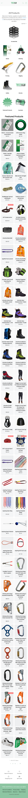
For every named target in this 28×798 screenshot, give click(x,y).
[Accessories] (14, 32)
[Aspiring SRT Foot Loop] (21, 543)
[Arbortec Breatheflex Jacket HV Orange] (21, 251)
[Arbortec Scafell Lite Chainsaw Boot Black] (21, 334)
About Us (15, 791)
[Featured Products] (7, 102)
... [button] (17, 763)
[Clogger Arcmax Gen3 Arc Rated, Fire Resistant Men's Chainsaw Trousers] (21, 398)
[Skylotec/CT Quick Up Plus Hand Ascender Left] (21, 675)
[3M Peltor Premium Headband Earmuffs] (21, 209)
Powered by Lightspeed (14, 794)
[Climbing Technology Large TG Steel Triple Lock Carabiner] (21, 608)
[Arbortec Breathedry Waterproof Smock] (21, 230)
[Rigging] (21, 68)
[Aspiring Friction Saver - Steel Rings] (21, 482)
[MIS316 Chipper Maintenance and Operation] (21, 146)
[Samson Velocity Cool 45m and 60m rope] (7, 168)
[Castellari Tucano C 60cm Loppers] (7, 563)
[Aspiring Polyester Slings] (21, 503)
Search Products (8, 773)
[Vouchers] (21, 102)
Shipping (23, 789)
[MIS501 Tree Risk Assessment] (7, 146)
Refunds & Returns (7, 791)
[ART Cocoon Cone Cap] (21, 422)
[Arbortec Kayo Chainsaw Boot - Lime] (7, 313)
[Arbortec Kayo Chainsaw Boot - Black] (21, 292)
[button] (14, 3)
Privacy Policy (16, 789)
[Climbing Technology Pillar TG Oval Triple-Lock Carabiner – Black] (7, 675)
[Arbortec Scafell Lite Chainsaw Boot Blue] (7, 355)
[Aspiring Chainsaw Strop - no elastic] (7, 482)
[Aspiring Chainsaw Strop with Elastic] (7, 461)
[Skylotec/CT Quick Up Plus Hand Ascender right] (21, 698)
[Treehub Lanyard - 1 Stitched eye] (21, 189)
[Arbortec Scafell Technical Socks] (7, 398)
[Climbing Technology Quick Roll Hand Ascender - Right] (7, 720)
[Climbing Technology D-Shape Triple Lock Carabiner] (21, 631)
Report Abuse (22, 791)
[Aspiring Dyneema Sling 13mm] (21, 461)
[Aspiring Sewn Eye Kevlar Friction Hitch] (7, 543)
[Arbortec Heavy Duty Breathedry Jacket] (7, 292)
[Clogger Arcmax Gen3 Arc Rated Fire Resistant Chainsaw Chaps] (21, 375)
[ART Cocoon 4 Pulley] (7, 422)
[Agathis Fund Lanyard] (7, 251)
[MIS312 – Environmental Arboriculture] (7, 125)
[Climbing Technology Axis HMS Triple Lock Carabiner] (21, 563)
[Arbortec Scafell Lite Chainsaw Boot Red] (7, 375)
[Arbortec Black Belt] (7, 230)
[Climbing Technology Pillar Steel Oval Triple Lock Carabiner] (21, 653)
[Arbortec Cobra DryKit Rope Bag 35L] (7, 272)
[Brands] (21, 85)
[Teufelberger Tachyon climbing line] (7, 189)
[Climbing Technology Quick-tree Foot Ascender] (21, 742)
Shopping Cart (8, 778)
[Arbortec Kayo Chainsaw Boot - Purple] (21, 313)
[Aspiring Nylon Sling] (7, 503)
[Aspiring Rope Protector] (7, 524)
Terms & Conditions (7, 789)
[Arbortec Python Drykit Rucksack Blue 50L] (7, 334)
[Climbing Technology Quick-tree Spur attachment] (7, 742)
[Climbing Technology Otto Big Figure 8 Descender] (7, 653)
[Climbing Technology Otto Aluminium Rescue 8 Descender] (7, 631)
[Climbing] (21, 51)
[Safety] (7, 85)
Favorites (19, 773)
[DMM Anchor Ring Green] (21, 125)
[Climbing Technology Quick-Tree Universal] (21, 720)
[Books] (7, 51)
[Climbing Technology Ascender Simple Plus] (7, 586)
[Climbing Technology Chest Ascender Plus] (7, 608)
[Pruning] (7, 68)
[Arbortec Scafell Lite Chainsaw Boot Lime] (21, 355)
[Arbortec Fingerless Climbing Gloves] (21, 272)
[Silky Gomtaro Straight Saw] (21, 168)
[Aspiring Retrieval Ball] (21, 524)
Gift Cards (19, 778)
